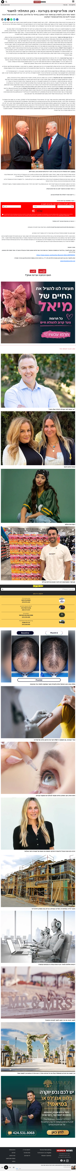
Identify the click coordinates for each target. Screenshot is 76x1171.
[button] (3, 206)
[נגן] (6, 1167)
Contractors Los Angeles (44, 1152)
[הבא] (10, 1167)
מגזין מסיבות (27, 1152)
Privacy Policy (61, 215)
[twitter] (8, 19)
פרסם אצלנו (12, 1150)
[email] (2, 19)
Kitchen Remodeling (45, 1150)
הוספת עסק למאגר (10, 1158)
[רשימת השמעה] (13, 1167)
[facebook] (17, 19)
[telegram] (14, 19)
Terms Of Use (66, 215)
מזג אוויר (65, 4)
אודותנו (13, 1152)
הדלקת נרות (72, 4)
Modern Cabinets (46, 1155)
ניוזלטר (13, 1161)
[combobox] (38, 589)
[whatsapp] (11, 19)
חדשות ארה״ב (26, 1150)
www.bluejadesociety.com (67, 261)
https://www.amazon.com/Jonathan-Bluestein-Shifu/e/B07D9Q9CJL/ (55, 255)
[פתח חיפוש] (6, 1)
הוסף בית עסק (38, 594)
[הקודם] (2, 1167)
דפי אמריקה (27, 1155)
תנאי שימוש (12, 1155)
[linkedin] (5, 19)
